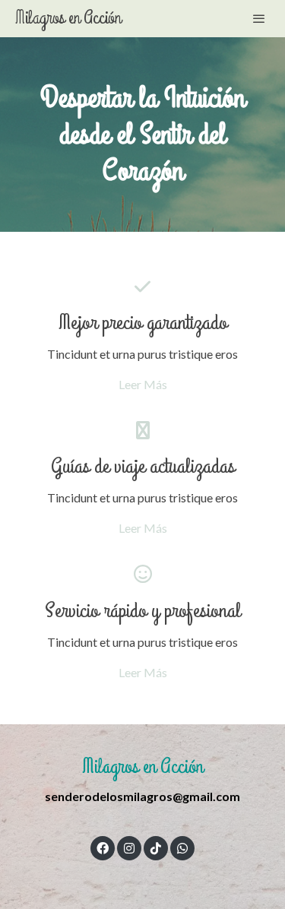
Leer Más (143, 384)
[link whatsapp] (182, 847)
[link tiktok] (155, 847)
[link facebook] (102, 847)
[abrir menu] (259, 18)
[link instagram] (129, 847)
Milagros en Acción (68, 19)
